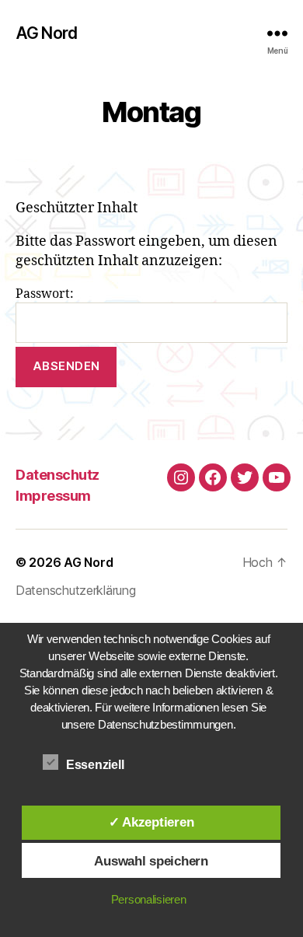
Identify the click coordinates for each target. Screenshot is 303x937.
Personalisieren (148, 899)
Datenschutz (57, 475)
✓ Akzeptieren (151, 822)
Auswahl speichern (150, 861)
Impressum (53, 496)
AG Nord (46, 33)
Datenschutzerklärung (76, 590)
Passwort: (45, 294)
